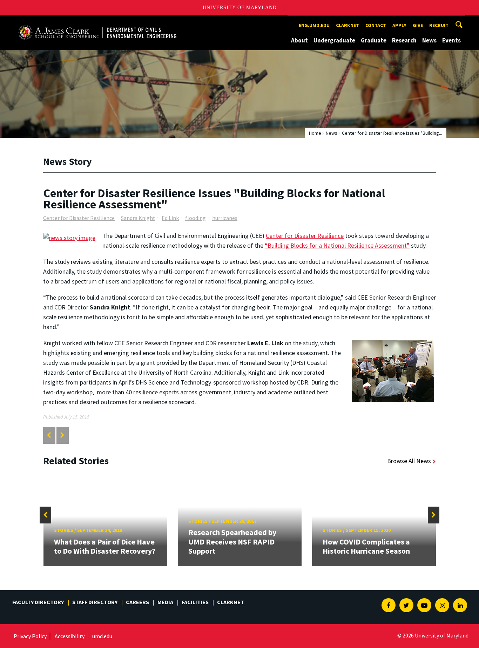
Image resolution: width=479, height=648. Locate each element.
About (299, 40)
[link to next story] (62, 435)
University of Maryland (240, 7)
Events (451, 40)
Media (165, 602)
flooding (195, 217)
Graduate (373, 40)
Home (315, 133)
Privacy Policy (30, 636)
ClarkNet (230, 602)
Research (404, 40)
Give (418, 25)
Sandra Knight (138, 217)
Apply (399, 25)
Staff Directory (94, 602)
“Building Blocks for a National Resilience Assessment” (337, 245)
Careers (137, 602)
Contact (375, 25)
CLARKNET (347, 25)
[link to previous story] (49, 435)
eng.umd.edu (314, 25)
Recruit (438, 25)
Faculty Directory (38, 602)
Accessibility (70, 636)
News (429, 40)
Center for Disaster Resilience (79, 217)
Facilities (195, 602)
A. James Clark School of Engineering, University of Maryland (97, 22)
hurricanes (224, 217)
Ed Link (170, 217)
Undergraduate (334, 40)
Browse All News (409, 461)
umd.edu (102, 636)
